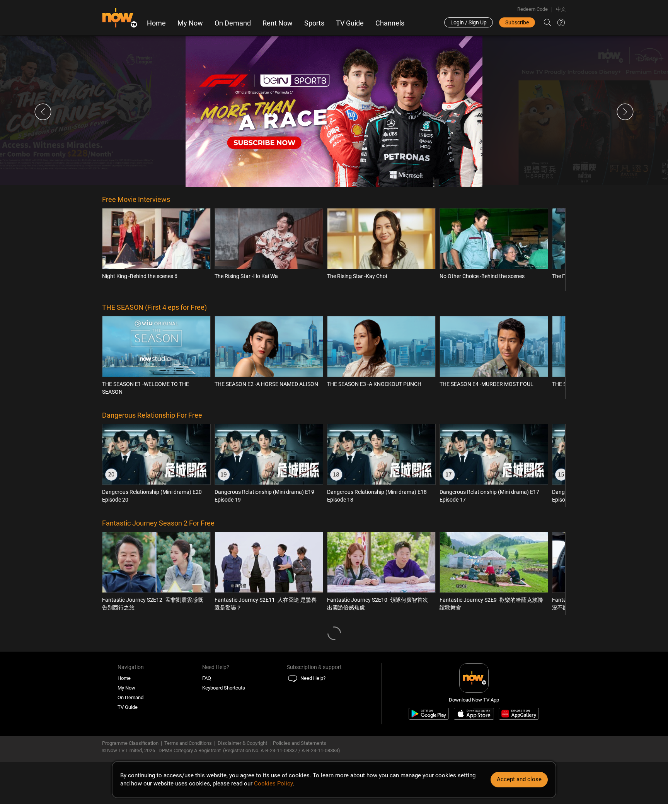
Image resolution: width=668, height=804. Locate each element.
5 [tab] (336, 181)
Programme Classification (130, 743)
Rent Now (277, 23)
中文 (561, 9)
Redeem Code (532, 9)
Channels (389, 23)
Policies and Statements (299, 743)
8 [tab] (346, 181)
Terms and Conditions (188, 743)
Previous (43, 111)
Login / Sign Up (468, 22)
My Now (190, 23)
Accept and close (519, 779)
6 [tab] (339, 181)
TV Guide (350, 23)
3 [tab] (329, 181)
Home (156, 23)
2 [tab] (325, 181)
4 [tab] (332, 181)
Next (625, 111)
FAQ (206, 678)
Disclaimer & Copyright (242, 743)
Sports (314, 23)
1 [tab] (322, 181)
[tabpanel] (334, 111)
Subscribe (517, 22)
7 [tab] (343, 181)
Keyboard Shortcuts (223, 688)
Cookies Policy (273, 783)
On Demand (233, 23)
